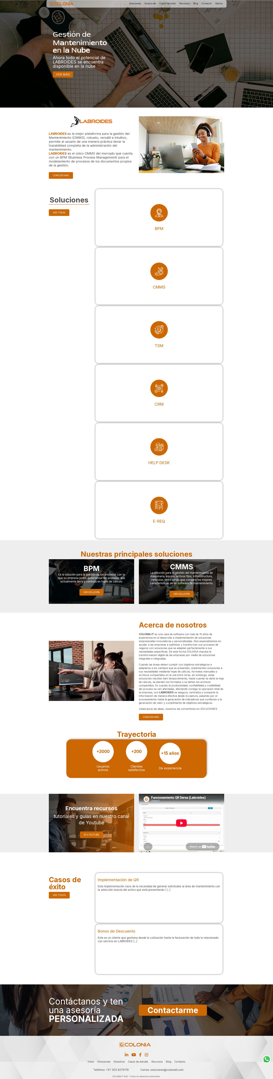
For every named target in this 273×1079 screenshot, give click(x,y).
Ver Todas (59, 212)
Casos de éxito (167, 3)
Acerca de (150, 3)
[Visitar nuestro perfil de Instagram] (146, 1055)
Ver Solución (91, 592)
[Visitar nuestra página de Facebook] (140, 1055)
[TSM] (159, 334)
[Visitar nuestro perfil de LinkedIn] (126, 1055)
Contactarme (173, 1010)
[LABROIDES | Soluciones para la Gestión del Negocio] (66, 4)
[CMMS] (159, 276)
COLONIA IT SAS (120, 1076)
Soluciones (135, 3)
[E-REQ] (159, 510)
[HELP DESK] (159, 451)
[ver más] (159, 898)
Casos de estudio (138, 1061)
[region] (136, 54)
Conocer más (61, 175)
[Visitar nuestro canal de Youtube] (133, 1055)
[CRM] (159, 393)
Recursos (184, 3)
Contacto (207, 3)
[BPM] (159, 217)
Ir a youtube (91, 834)
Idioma (218, 3)
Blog (195, 3)
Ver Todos (59, 895)
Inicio (91, 1061)
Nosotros (119, 1061)
